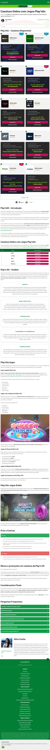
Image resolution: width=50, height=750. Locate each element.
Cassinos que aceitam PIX (25, 724)
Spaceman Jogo (25, 697)
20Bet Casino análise (37, 157)
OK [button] (3, 747)
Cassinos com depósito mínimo (25, 729)
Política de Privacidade (25, 684)
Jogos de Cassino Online (25, 709)
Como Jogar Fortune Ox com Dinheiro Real (25, 699)
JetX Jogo (25, 695)
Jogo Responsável (25, 675)
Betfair (12, 258)
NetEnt (8, 374)
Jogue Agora (12, 57)
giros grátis (23, 541)
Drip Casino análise (12, 92)
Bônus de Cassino (25, 704)
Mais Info (9, 744)
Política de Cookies (25, 682)
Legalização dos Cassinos (25, 677)
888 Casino (13, 263)
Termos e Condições (25, 680)
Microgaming (18, 374)
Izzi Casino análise (37, 124)
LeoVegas (13, 255)
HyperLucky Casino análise (37, 92)
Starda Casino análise (12, 124)
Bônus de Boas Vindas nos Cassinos (25, 720)
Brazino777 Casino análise (37, 57)
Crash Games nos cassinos (25, 713)
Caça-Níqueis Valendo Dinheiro (25, 691)
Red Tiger (13, 374)
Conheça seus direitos (25, 673)
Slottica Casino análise (37, 189)
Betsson (12, 261)
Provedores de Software (23, 6)
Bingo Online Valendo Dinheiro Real (25, 689)
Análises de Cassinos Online (25, 715)
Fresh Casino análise (12, 191)
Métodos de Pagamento (25, 706)
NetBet (12, 253)
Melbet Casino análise (12, 59)
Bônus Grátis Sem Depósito (25, 722)
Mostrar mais (25, 197)
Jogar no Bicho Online (25, 726)
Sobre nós (25, 671)
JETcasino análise (12, 157)
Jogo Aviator (25, 693)
